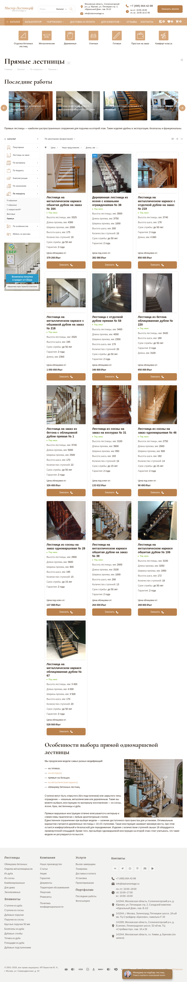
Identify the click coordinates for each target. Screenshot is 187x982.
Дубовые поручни (14, 915)
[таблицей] (182, 138)
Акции (43, 873)
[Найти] (71, 9)
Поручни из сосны (14, 919)
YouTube (130, 868)
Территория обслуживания (54, 887)
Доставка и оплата (86, 873)
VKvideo (152, 868)
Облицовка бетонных (15, 864)
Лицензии (45, 892)
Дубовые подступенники (17, 947)
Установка (81, 878)
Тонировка (81, 869)
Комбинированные (14, 883)
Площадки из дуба (14, 943)
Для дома (9, 887)
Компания (47, 857)
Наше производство (51, 864)
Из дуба (8, 873)
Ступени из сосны (14, 910)
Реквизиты (46, 897)
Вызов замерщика (85, 864)
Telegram (122, 868)
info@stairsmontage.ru (94, 13)
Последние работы (86, 896)
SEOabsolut (177, 969)
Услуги (81, 857)
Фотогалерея (83, 901)
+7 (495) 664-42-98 (141, 5)
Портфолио (85, 889)
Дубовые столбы (13, 933)
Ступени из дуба (13, 905)
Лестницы (12, 857)
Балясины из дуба (14, 929)
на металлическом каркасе (62, 782)
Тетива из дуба (12, 938)
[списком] (177, 138)
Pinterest (137, 868)
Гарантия (45, 878)
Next (180, 106)
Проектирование (85, 883)
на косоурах (54, 773)
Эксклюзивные (12, 892)
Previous (2, 106)
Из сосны (9, 878)
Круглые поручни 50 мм (17, 924)
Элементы (12, 899)
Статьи (44, 869)
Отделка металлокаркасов (18, 869)
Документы (46, 883)
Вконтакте (115, 868)
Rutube (145, 868)
